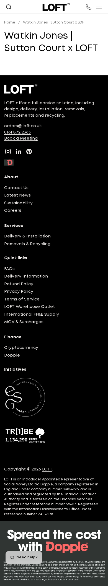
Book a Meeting (21, 138)
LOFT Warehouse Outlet (29, 307)
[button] (9, 7)
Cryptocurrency (21, 348)
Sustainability (18, 203)
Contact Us (16, 188)
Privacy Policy (18, 292)
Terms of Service (22, 299)
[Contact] (89, 7)
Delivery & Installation (27, 236)
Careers (12, 211)
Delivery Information (26, 276)
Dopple (12, 355)
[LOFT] (56, 7)
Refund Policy (18, 284)
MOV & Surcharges (23, 322)
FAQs (9, 269)
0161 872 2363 (17, 132)
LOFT (47, 469)
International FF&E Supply (31, 314)
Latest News (17, 195)
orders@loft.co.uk (23, 126)
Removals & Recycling (27, 244)
